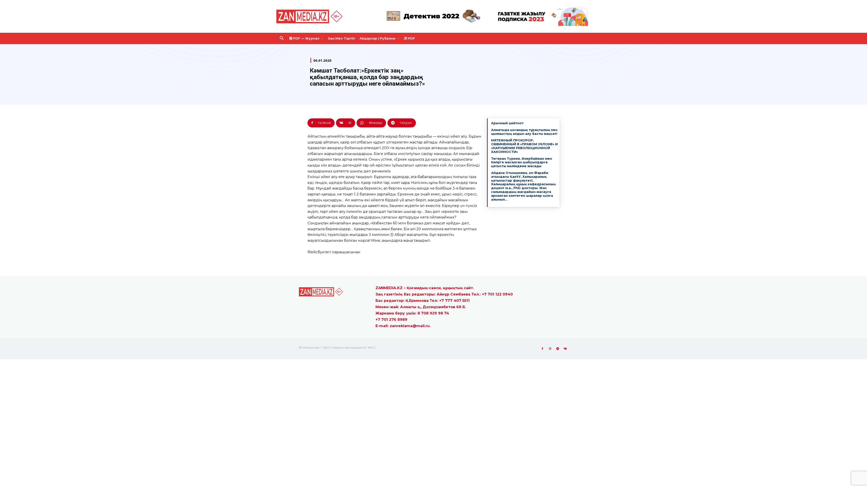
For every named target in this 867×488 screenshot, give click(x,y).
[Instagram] (550, 349)
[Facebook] (542, 349)
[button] (281, 38)
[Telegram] (557, 349)
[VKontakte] (565, 349)
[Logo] (310, 16)
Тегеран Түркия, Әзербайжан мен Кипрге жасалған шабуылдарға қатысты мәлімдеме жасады (521, 162)
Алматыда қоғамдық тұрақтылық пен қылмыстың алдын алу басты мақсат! (524, 132)
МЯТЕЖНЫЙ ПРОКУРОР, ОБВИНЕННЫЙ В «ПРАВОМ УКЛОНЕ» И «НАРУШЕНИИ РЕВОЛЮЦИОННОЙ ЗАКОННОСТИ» (524, 146)
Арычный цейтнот (507, 123)
